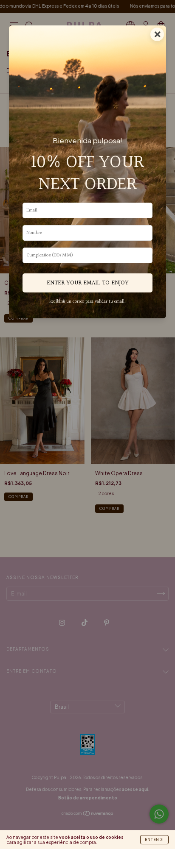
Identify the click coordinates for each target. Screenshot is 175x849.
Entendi (154, 840)
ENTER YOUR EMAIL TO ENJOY (88, 283)
